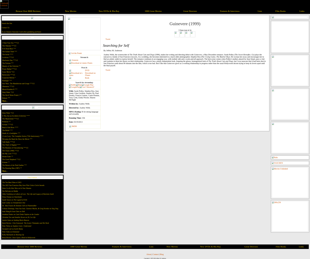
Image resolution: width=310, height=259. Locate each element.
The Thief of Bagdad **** (11, 145)
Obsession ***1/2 (8, 86)
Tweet (107, 39)
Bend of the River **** (10, 127)
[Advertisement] (290, 37)
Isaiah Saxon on (14, 200)
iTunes (89, 63)
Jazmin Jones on (15, 220)
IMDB (74, 126)
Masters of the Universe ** (11, 66)
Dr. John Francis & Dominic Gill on (19, 206)
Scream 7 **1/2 (7, 125)
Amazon (75, 60)
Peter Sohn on (10, 232)
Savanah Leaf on (12, 229)
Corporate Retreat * (9, 78)
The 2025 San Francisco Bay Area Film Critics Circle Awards (23, 185)
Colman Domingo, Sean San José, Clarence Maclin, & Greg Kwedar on (30, 208)
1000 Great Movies (153, 11)
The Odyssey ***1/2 (9, 46)
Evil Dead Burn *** (9, 49)
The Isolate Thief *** (9, 52)
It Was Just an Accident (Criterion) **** (16, 116)
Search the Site (7, 23)
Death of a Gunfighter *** (11, 133)
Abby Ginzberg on (28, 194)
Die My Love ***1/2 (9, 154)
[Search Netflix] (72, 85)
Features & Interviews (230, 11)
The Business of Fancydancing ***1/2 (15, 148)
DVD (87, 70)
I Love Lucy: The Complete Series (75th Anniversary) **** (22, 136)
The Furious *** (8, 63)
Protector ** (6, 122)
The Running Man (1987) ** (12, 168)
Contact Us (5, 28)
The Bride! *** (7, 130)
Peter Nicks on (16, 226)
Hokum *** (6, 98)
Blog (162, 254)
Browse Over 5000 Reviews (29, 246)
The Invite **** (7, 54)
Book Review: (25, 223)
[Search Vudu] (87, 85)
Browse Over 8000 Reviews (28, 11)
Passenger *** (7, 81)
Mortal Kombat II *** (9, 89)
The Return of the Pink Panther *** (14, 165)
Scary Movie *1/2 (8, 72)
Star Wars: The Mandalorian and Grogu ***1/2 (18, 83)
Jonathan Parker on (20, 214)
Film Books (280, 11)
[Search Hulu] (79, 85)
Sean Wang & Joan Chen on (13, 211)
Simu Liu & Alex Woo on (16, 188)
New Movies (70, 11)
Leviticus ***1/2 (8, 57)
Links (301, 11)
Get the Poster (76, 53)
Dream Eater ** (7, 156)
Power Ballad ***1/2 (9, 69)
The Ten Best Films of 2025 (11, 182)
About (148, 254)
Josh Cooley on (13, 203)
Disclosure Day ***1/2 (10, 60)
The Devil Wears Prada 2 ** (12, 95)
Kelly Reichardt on (13, 235)
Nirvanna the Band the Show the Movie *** (17, 139)
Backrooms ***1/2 (8, 75)
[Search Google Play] (74, 87)
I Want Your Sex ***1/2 (10, 43)
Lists (260, 11)
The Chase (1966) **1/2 (10, 151)
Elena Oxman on (12, 197)
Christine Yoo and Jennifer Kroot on (18, 217)
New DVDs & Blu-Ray (109, 11)
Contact (156, 254)
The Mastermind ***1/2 (10, 119)
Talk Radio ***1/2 (8, 142)
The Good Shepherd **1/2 (11, 159)
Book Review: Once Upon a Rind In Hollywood (18, 238)
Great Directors (190, 11)
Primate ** (6, 162)
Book (87, 78)
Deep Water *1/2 (8, 92)
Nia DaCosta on (10, 191)
